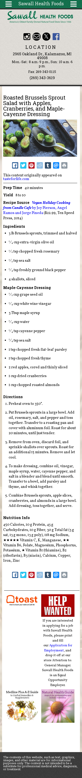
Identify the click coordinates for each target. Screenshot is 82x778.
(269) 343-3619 (42, 77)
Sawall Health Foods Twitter (46, 37)
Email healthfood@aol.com (37, 37)
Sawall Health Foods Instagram (27, 37)
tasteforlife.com (16, 179)
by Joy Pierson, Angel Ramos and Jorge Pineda (36, 208)
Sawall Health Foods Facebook (56, 37)
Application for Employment (58, 648)
